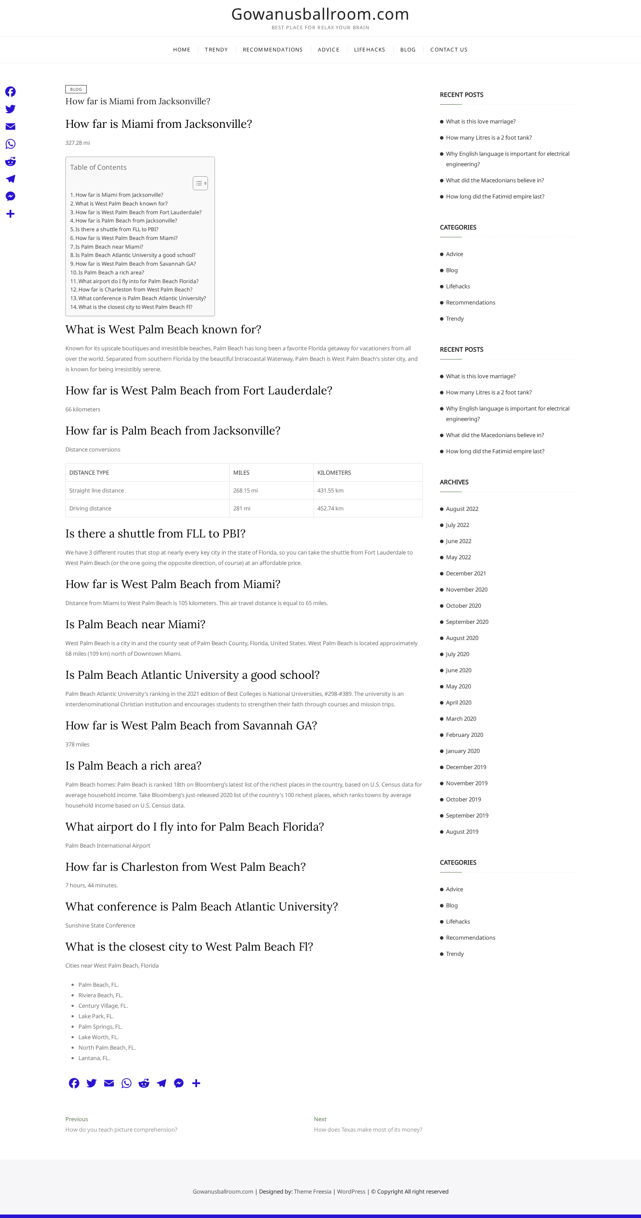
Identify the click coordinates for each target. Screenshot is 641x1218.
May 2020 (458, 686)
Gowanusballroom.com (320, 14)
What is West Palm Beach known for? (121, 203)
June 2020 (458, 670)
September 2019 (467, 815)
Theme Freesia (312, 1191)
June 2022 (458, 541)
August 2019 (462, 831)
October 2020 (463, 605)
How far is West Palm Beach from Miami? (126, 238)
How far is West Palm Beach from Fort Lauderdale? (138, 212)
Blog (408, 49)
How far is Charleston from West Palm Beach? (135, 289)
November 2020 (467, 589)
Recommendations (273, 49)
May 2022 (458, 557)
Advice (329, 49)
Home (182, 49)
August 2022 (462, 509)
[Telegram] (10, 179)
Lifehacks (370, 49)
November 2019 (467, 783)
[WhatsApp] (10, 144)
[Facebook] (10, 91)
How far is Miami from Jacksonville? (137, 101)
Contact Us (449, 49)
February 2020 (464, 735)
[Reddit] (10, 161)
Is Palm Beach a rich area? (111, 272)
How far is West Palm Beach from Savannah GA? (135, 263)
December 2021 (466, 573)
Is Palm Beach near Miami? (109, 246)
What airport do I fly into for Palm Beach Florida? (138, 281)
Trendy (216, 49)
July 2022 (457, 525)
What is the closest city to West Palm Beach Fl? (135, 307)
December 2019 (466, 767)
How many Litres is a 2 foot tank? (489, 137)
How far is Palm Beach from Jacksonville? (126, 220)
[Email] (10, 126)
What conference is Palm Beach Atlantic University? (142, 298)
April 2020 (458, 702)
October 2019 (463, 799)
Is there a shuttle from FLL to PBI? (116, 229)
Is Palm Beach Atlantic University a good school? (135, 255)
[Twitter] (10, 109)
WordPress (351, 1191)
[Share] (10, 213)
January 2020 (463, 751)
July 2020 (457, 654)
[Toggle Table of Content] (196, 183)
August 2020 (462, 638)
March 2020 (461, 718)
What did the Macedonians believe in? (495, 180)
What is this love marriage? (481, 121)
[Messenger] (10, 196)
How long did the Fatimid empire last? (495, 196)
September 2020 (467, 622)
